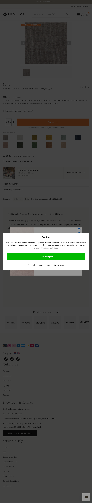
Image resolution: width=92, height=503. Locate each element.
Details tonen (59, 265)
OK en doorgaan (46, 256)
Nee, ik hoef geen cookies (39, 265)
